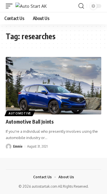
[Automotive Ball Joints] (53, 85)
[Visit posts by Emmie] (8, 146)
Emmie (18, 146)
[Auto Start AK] (31, 6)
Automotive (20, 113)
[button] (10, 6)
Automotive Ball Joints (30, 121)
